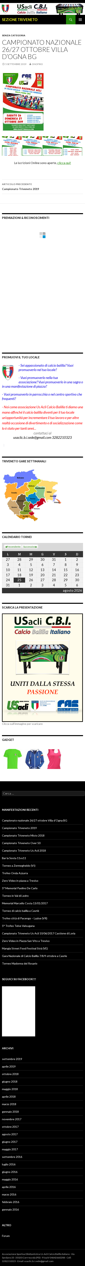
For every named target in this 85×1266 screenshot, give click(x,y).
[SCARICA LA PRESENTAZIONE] (42, 667)
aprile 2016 (9, 1187)
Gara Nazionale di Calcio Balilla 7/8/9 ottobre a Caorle (34, 956)
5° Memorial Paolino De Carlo (20, 888)
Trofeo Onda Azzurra (15, 873)
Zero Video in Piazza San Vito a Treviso (26, 941)
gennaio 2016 (10, 1209)
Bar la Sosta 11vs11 (14, 858)
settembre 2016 (12, 1156)
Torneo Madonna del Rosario (19, 963)
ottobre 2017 (10, 1126)
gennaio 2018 (10, 1111)
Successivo (29, 546)
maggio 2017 (10, 1149)
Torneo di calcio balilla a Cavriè (20, 910)
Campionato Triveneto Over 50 (21, 843)
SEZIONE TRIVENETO (20, 19)
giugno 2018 (9, 1081)
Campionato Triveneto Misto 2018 (23, 835)
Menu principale (80, 19)
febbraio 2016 (10, 1202)
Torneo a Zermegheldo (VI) (18, 865)
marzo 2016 (9, 1194)
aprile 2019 (9, 1066)
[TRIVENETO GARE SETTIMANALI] (32, 494)
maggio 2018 (10, 1089)
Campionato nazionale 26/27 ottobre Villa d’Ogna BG (34, 820)
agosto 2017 (10, 1134)
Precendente (14, 546)
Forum (6, 1235)
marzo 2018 (9, 1104)
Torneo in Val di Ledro (15, 895)
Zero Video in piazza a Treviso (20, 880)
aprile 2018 (9, 1096)
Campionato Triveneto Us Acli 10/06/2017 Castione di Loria (38, 933)
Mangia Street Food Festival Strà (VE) (25, 948)
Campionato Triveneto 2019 (20, 187)
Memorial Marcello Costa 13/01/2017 (25, 903)
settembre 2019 (12, 1059)
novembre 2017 (11, 1119)
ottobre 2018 (10, 1074)
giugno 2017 (9, 1141)
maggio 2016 (10, 1179)
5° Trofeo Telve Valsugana (18, 925)
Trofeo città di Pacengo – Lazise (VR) (24, 918)
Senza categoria (13, 35)
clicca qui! (64, 163)
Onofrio (37, 64)
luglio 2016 (8, 1164)
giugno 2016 (9, 1171)
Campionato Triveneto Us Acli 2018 (24, 850)
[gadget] (32, 758)
